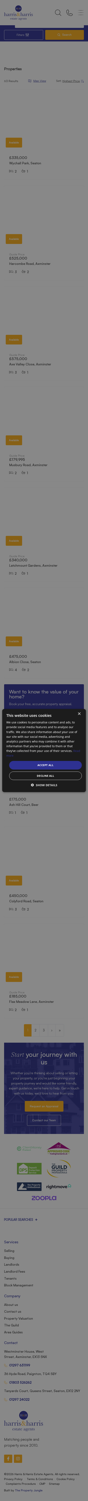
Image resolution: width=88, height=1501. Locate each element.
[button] (44, 785)
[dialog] (44, 750)
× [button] (79, 713)
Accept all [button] (45, 765)
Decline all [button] (45, 775)
